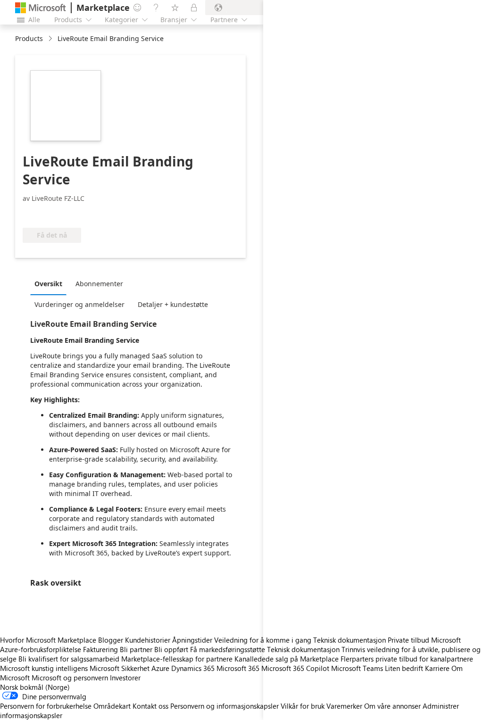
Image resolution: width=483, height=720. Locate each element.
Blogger (110, 640)
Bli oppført (171, 649)
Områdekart (112, 706)
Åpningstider (192, 640)
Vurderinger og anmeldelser (79, 304)
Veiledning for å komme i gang (262, 640)
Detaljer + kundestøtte (173, 304)
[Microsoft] (40, 7)
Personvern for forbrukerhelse (46, 706)
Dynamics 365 (193, 668)
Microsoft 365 (238, 668)
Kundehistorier (147, 640)
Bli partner (136, 649)
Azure (160, 668)
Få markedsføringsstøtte (227, 649)
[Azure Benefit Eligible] (61, 213)
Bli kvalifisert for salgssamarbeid (68, 658)
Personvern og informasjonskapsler (224, 706)
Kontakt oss (150, 706)
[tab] (50, 283)
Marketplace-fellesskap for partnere (177, 658)
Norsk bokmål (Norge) (35, 687)
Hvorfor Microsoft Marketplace (48, 640)
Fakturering (100, 649)
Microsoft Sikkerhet (120, 668)
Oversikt (48, 283)
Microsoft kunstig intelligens (44, 668)
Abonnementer (99, 283)
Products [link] (29, 38)
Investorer (125, 677)
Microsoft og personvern (70, 677)
